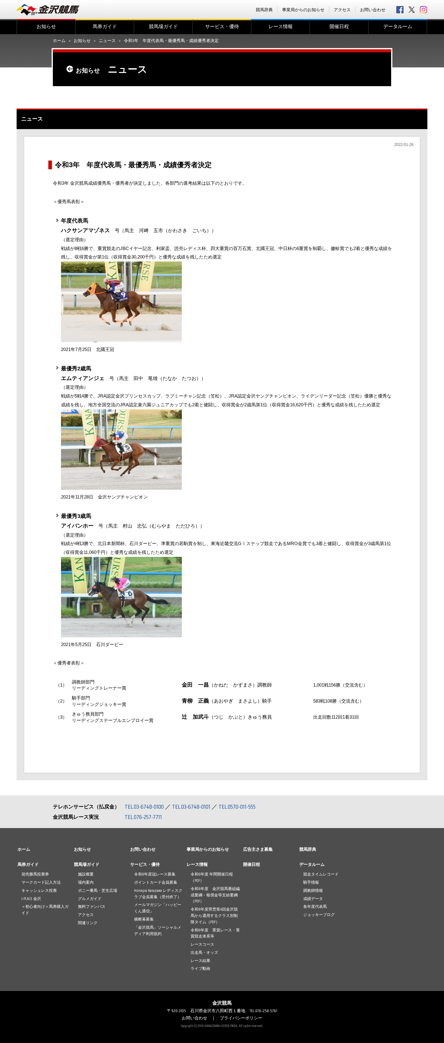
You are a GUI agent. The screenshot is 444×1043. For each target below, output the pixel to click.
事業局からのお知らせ (303, 10)
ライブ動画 (200, 968)
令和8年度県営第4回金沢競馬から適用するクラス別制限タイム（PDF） (214, 915)
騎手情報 (311, 882)
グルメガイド (89, 898)
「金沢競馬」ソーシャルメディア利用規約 (157, 930)
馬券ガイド (105, 26)
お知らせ (46, 26)
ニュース (107, 41)
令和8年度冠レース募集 (154, 874)
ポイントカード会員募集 (155, 882)
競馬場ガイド (163, 26)
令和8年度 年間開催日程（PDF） (212, 877)
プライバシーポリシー (241, 1018)
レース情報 (281, 26)
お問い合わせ (372, 10)
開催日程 (339, 26)
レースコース (202, 944)
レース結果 (200, 960)
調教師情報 (313, 890)
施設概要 (86, 874)
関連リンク (88, 923)
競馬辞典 (264, 10)
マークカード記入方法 (41, 882)
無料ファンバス (91, 906)
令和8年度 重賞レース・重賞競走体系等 (215, 933)
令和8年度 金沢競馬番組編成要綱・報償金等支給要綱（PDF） (215, 895)
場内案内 (86, 882)
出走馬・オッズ (204, 952)
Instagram (423, 10)
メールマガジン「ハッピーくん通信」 (157, 908)
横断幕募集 (144, 919)
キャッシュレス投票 (39, 890)
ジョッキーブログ (319, 914)
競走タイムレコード (321, 874)
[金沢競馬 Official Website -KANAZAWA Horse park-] (48, 9)
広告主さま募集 (258, 849)
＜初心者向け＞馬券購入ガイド (45, 909)
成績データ (313, 898)
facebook (400, 10)
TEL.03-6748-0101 (191, 806)
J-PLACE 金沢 (31, 898)
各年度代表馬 (315, 906)
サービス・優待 (222, 26)
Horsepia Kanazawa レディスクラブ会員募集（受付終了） (158, 893)
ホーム (59, 41)
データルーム (397, 26)
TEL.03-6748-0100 (144, 806)
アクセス (342, 10)
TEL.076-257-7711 (143, 817)
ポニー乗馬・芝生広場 (97, 890)
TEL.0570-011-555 (237, 806)
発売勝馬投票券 (35, 874)
